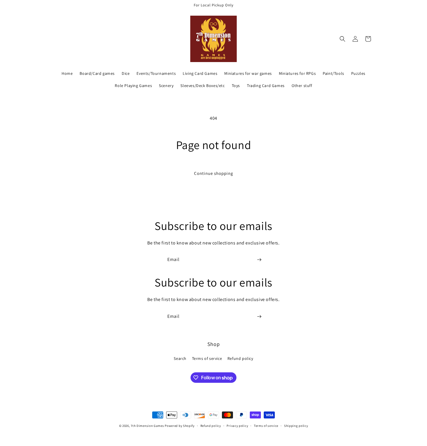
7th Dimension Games (147, 426)
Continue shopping (213, 173)
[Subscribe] (259, 259)
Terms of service (207, 358)
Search (180, 358)
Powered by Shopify (180, 426)
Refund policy (240, 358)
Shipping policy (296, 426)
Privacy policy (237, 426)
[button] (342, 38)
